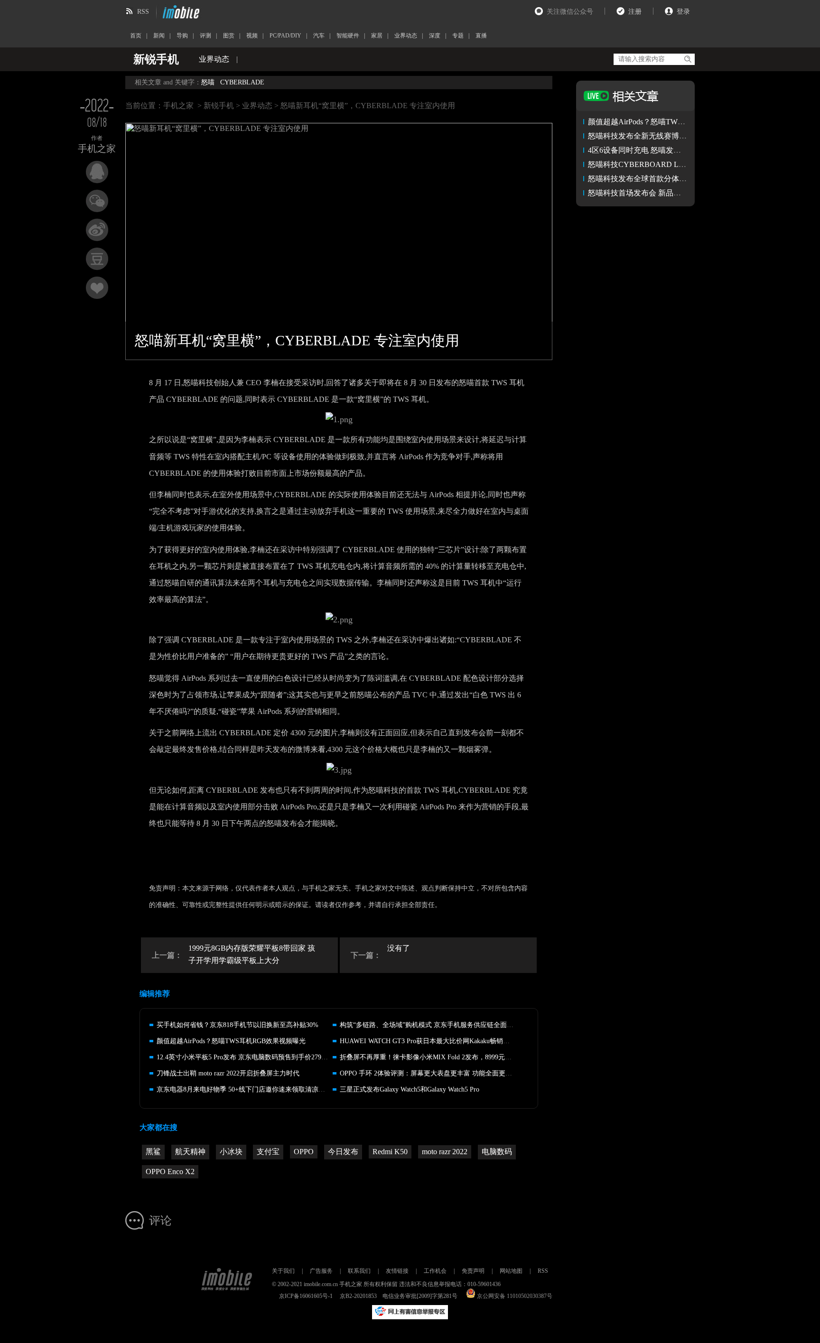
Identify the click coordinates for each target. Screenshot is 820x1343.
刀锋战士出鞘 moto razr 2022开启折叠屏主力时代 (228, 1073)
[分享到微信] (97, 201)
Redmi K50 (390, 1152)
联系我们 (359, 1271)
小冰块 (231, 1152)
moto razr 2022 (444, 1152)
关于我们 (283, 1271)
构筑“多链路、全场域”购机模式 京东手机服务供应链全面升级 (430, 1024)
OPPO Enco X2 (170, 1171)
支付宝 (268, 1152)
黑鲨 (153, 1152)
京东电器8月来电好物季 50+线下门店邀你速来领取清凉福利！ (247, 1089)
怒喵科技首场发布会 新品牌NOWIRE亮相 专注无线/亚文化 (686, 193)
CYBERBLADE (242, 82)
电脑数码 (497, 1152)
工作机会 (435, 1271)
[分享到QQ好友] (97, 172)
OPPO (304, 1152)
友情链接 (397, 1271)
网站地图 (511, 1271)
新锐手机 (219, 106)
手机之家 (178, 106)
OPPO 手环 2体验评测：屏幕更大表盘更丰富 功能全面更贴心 (429, 1073)
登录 (683, 11)
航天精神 (190, 1152)
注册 (635, 11)
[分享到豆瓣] (97, 259)
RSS (143, 11)
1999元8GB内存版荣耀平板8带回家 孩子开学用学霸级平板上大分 (251, 954)
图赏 (228, 35)
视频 (252, 35)
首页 (135, 35)
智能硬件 (347, 35)
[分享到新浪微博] (97, 230)
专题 (458, 35)
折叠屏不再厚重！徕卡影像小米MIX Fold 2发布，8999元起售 (429, 1057)
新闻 (159, 35)
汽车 (319, 35)
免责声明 (473, 1271)
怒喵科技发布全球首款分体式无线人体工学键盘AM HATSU (687, 179)
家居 (376, 35)
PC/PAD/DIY (285, 35)
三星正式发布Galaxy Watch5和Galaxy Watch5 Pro (409, 1089)
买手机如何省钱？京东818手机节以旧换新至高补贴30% (237, 1024)
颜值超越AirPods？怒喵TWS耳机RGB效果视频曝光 (231, 1041)
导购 (182, 35)
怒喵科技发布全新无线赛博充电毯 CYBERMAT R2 (672, 136)
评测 (205, 35)
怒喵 (207, 82)
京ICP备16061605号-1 (306, 1296)
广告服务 (321, 1271)
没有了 (398, 948)
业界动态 (405, 35)
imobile (180, 12)
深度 (434, 35)
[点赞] (97, 288)
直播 (481, 35)
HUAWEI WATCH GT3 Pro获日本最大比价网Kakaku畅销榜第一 (431, 1041)
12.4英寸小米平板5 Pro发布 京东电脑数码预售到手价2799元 (244, 1057)
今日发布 (343, 1152)
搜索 (687, 59)
